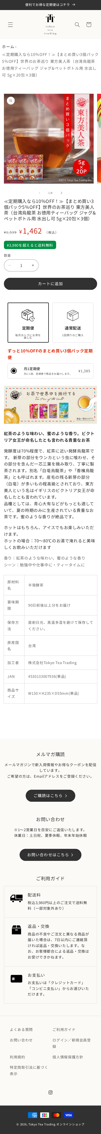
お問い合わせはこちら (48, 854)
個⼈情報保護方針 (67, 1056)
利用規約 (17, 1056)
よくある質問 (21, 1029)
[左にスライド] (39, 192)
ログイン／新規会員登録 (71, 1043)
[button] (10, 24)
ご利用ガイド (64, 1029)
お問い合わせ (21, 1039)
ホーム (8, 46)
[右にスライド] (61, 192)
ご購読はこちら (48, 795)
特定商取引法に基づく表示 (29, 1070)
